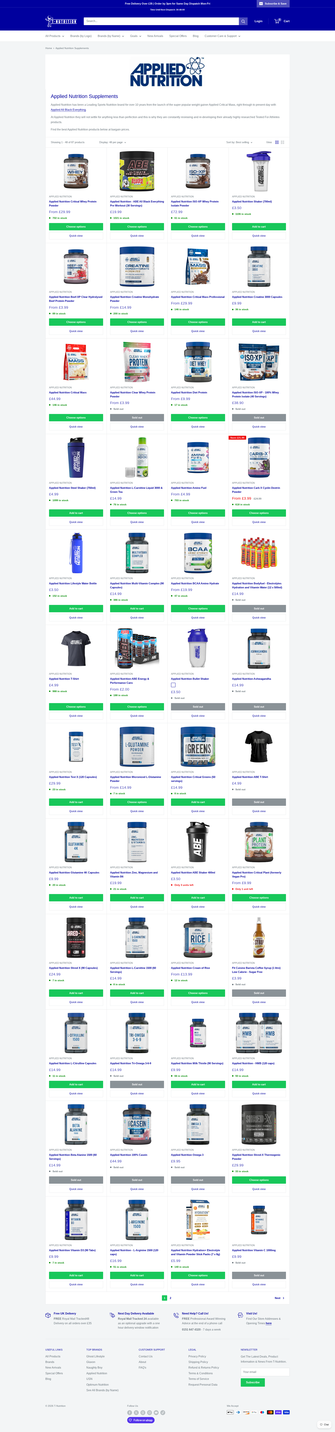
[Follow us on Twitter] (136, 1412)
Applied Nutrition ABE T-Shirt (250, 776)
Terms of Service (198, 1378)
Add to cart (259, 226)
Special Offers (178, 36)
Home (48, 48)
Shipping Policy (198, 1362)
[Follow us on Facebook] (129, 1412)
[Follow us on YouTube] (156, 1412)
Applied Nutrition (60, 196)
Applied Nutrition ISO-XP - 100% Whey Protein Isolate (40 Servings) (255, 394)
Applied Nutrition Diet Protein (189, 392)
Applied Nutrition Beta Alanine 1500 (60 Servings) (73, 1156)
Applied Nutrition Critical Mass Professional (198, 296)
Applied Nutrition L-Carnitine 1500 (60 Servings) (133, 969)
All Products (52, 36)
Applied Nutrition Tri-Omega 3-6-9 (130, 1063)
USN (89, 1378)
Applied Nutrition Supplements (72, 48)
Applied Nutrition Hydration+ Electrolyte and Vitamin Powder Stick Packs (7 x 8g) (195, 1252)
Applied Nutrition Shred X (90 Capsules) (73, 967)
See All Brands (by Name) (102, 1390)
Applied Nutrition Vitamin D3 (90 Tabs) (72, 1250)
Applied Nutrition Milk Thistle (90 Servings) (197, 1063)
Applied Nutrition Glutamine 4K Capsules (74, 872)
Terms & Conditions (200, 1373)
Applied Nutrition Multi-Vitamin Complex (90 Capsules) (137, 585)
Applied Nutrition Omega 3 (187, 1154)
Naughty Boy (94, 1367)
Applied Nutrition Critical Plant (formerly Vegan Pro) (256, 874)
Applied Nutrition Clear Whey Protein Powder (132, 394)
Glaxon (90, 1362)
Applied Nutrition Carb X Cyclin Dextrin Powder (256, 489)
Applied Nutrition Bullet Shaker (190, 678)
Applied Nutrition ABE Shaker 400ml (193, 872)
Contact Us (145, 1356)
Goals (133, 36)
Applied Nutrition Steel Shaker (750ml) (72, 487)
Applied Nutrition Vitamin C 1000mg (254, 1250)
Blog (196, 36)
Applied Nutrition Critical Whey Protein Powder (72, 203)
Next (277, 1298)
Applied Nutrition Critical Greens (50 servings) (193, 778)
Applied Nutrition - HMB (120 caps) (253, 1063)
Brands (49, 1362)
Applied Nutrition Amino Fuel (188, 487)
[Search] (243, 21)
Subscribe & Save (275, 3)
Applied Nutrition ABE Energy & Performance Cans (129, 680)
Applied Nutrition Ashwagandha (251, 678)
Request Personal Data (202, 1384)
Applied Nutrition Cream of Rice (190, 967)
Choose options (76, 226)
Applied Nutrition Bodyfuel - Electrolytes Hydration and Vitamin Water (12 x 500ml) (257, 585)
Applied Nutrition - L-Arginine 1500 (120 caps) (134, 1252)
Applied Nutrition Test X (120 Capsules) (73, 776)
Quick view (76, 235)
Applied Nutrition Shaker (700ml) (252, 201)
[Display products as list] (282, 142)
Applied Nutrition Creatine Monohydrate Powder (134, 298)
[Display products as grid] (276, 142)
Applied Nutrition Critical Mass (68, 392)
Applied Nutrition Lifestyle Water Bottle (73, 583)
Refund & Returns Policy (203, 1367)
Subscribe (253, 1382)
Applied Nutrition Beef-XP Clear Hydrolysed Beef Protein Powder (75, 298)
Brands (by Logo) (81, 36)
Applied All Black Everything (68, 109)
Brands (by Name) (109, 36)
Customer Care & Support (221, 36)
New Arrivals (155, 36)
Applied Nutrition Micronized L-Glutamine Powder (135, 778)
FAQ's (142, 1367)
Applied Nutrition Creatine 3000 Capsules (257, 296)
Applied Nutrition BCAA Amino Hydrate (195, 583)
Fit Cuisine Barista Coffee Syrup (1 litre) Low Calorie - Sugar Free (256, 969)
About (142, 1362)
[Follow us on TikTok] (162, 1412)
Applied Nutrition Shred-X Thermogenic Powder (256, 1156)
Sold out (137, 417)
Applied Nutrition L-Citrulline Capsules (72, 1063)
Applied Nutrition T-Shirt (64, 678)
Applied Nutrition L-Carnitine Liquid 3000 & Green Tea (136, 489)
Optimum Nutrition (97, 1384)
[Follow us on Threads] (142, 1412)
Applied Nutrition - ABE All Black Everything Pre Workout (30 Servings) (137, 203)
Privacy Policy (197, 1356)
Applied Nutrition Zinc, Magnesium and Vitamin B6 (134, 874)
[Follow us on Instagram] (149, 1412)
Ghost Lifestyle (95, 1356)
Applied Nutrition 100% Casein (128, 1154)
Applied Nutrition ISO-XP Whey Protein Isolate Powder (195, 203)
